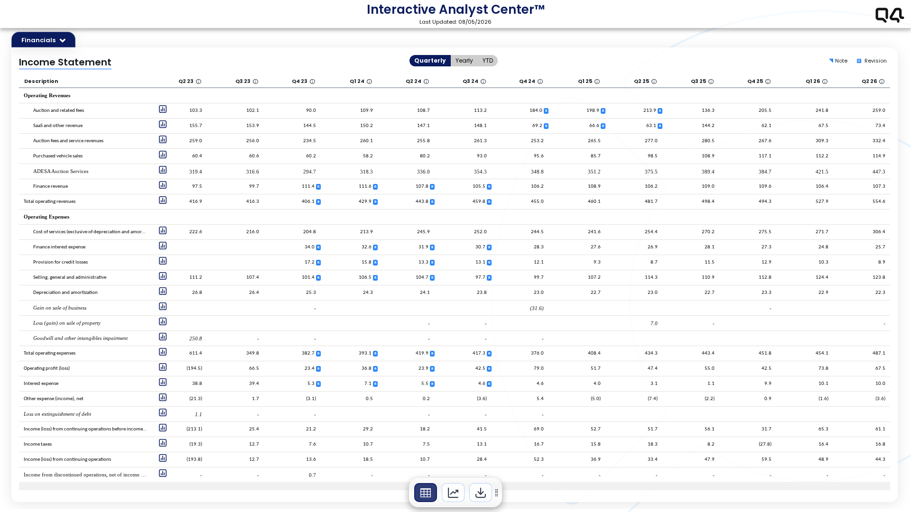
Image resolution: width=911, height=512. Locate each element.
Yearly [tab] (464, 60)
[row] (93, 80)
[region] (455, 492)
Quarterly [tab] (430, 60)
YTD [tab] (488, 60)
